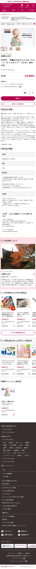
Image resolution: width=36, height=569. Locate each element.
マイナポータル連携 (7, 522)
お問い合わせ (8, 534)
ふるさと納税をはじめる (31, 10)
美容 (23, 450)
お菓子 (5, 447)
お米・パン (19, 442)
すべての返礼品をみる (18, 332)
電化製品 (16, 450)
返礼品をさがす (13, 10)
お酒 (20, 445)
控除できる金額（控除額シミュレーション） (14, 525)
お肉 (4, 442)
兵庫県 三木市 (6, 56)
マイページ (7, 531)
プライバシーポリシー (17, 558)
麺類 (11, 447)
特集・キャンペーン (22, 10)
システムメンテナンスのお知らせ (18, 17)
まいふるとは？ (6, 493)
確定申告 (4, 519)
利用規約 (27, 553)
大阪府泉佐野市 (20, 373)
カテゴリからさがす (7, 439)
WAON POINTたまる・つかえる (11, 503)
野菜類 (5, 445)
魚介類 (10, 442)
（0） (12, 70)
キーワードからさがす (8, 432)
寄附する (18, 98)
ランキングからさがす (8, 458)
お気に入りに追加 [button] (14, 326)
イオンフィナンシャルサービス (17, 561)
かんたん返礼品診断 (7, 500)
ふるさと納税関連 (7, 473)
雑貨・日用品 (6, 450)
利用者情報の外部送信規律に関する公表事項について (18, 555)
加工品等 (18, 447)
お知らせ (24, 531)
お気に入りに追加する (18, 104)
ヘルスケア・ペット (8, 455)
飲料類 (27, 445)
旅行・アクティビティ (20, 453)
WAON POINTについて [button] (20, 87)
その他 (26, 455)
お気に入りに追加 (34, 274)
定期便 (19, 455)
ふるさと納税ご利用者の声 (9, 506)
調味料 (26, 447)
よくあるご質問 (6, 509)
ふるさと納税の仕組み (8, 490)
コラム (3, 469)
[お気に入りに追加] (34, 274)
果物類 (27, 442)
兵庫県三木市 (5, 325)
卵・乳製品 (13, 445)
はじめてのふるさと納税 (9, 487)
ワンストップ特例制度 (8, 516)
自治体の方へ (25, 534)
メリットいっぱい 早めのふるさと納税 (12, 496)
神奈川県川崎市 (5, 373)
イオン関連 (5, 476)
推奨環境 (20, 553)
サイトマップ (11, 553)
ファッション (6, 453)
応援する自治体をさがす (4, 10)
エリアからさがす (7, 429)
